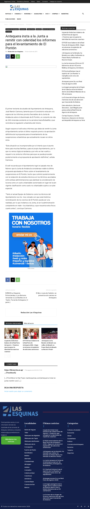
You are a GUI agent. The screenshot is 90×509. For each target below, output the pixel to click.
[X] (13, 56)
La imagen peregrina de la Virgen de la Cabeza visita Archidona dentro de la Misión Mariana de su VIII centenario (73, 90)
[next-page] (9, 356)
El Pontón (8, 31)
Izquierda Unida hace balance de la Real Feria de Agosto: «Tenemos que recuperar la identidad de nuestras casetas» (73, 36)
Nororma (27, 14)
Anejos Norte (30, 29)
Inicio (6, 24)
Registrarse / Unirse (9, 1)
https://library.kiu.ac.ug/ (13, 370)
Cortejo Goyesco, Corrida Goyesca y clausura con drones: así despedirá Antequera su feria (73, 118)
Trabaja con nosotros (56, 1)
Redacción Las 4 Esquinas (15, 51)
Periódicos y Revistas (23, 1)
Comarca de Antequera (17, 24)
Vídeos (33, 1)
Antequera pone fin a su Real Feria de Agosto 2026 (72, 83)
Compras (55, 14)
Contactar (45, 1)
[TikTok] (84, 506)
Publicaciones (10, 19)
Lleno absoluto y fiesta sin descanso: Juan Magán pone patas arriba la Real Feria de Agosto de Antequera (72, 109)
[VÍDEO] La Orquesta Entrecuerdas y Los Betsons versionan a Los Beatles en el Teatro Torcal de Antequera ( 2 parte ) (16, 297)
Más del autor (29, 323)
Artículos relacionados (14, 323)
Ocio (47, 14)
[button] (83, 14)
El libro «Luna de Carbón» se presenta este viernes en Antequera (46, 295)
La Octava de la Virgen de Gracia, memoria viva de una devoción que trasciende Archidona (73, 100)
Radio (38, 1)
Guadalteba (38, 14)
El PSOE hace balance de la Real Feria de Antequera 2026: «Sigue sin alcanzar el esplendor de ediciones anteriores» (31, 345)
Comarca (18, 14)
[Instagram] (81, 506)
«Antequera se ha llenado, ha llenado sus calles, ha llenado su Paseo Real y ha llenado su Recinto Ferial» (49, 345)
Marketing (64, 14)
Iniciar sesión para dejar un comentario (18, 391)
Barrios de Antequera (48, 29)
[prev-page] (5, 356)
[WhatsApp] (18, 56)
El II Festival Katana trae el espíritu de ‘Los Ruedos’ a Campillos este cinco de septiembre (71, 74)
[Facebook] (7, 56)
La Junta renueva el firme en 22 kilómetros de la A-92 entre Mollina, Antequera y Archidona (73, 65)
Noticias (8, 14)
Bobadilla (38, 29)
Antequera (29, 24)
